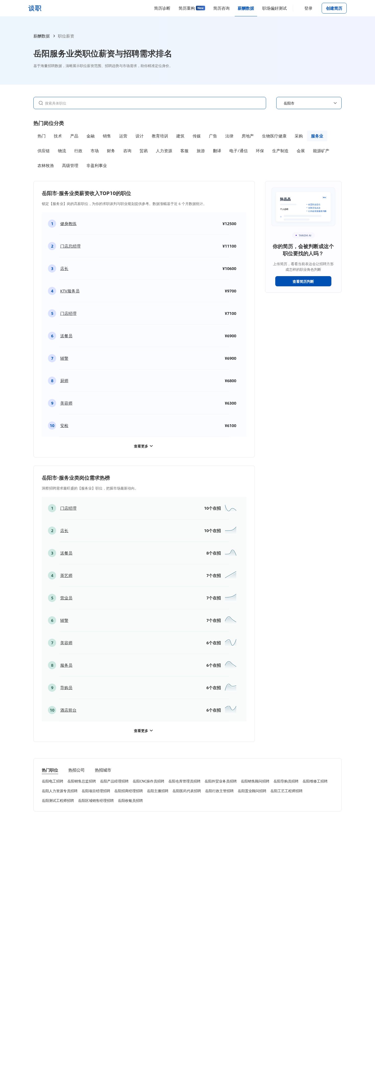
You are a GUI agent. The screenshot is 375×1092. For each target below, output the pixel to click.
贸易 (144, 150)
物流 (62, 150)
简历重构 (187, 8)
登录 (308, 8)
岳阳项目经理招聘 (96, 790)
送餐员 (66, 335)
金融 (90, 136)
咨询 (127, 150)
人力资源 (164, 150)
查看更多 (141, 446)
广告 (213, 136)
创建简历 (334, 8)
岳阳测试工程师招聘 (58, 800)
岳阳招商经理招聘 (128, 790)
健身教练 (68, 223)
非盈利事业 (96, 165)
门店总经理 (70, 246)
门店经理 (68, 313)
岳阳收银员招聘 (130, 800)
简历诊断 (162, 8)
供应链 (44, 150)
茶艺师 (66, 575)
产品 (74, 136)
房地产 (248, 136)
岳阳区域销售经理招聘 (96, 800)
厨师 (64, 380)
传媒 (197, 136)
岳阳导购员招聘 (285, 781)
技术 (58, 136)
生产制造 (280, 150)
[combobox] (153, 102)
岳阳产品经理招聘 (114, 781)
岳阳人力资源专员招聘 (60, 790)
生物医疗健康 (274, 136)
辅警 (64, 358)
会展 (301, 150)
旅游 (201, 150)
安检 (64, 425)
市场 (95, 150)
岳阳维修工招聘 (315, 781)
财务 (111, 150)
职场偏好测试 (274, 8)
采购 (299, 136)
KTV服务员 (70, 291)
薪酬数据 (246, 8)
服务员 (66, 665)
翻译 (217, 150)
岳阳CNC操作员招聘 (148, 781)
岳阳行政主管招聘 (219, 790)
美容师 (66, 403)
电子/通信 (238, 150)
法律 (229, 136)
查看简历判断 (303, 281)
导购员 (66, 687)
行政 (78, 150)
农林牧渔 (46, 165)
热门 (42, 136)
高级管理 (70, 165)
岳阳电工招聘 (52, 781)
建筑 (180, 136)
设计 (139, 136)
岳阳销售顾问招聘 (255, 781)
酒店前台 (68, 710)
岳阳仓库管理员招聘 (184, 781)
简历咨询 (221, 8)
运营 (123, 136)
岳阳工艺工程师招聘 (286, 790)
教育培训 (160, 136)
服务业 (317, 136)
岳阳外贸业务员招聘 (221, 781)
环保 (260, 150)
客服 (184, 150)
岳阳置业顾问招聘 (252, 790)
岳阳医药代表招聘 (186, 790)
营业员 (66, 598)
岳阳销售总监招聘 (81, 781)
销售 (107, 136)
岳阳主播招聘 (157, 790)
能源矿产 (321, 150)
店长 (64, 268)
